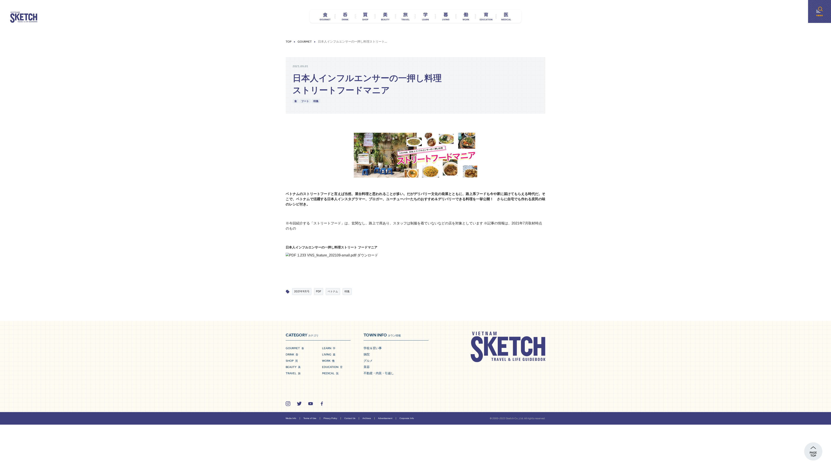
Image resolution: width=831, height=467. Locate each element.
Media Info (291, 418)
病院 (367, 354)
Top (288, 41)
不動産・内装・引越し (379, 373)
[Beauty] (385, 16)
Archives (366, 418)
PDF (318, 291)
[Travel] (405, 16)
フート (305, 101)
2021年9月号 (301, 291)
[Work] (466, 16)
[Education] (486, 16)
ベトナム (333, 291)
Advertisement (385, 418)
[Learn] (426, 16)
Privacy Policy (330, 418)
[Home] (23, 17)
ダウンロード (367, 255)
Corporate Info (406, 418)
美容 (367, 367)
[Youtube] (310, 403)
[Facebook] (321, 403)
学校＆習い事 (373, 348)
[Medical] (506, 16)
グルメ (368, 360)
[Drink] (345, 16)
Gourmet (305, 41)
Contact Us (349, 418)
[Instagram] (288, 403)
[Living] (446, 16)
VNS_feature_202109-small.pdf (331, 255)
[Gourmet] (325, 16)
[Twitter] (299, 403)
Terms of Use (309, 418)
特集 (316, 101)
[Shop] (365, 16)
